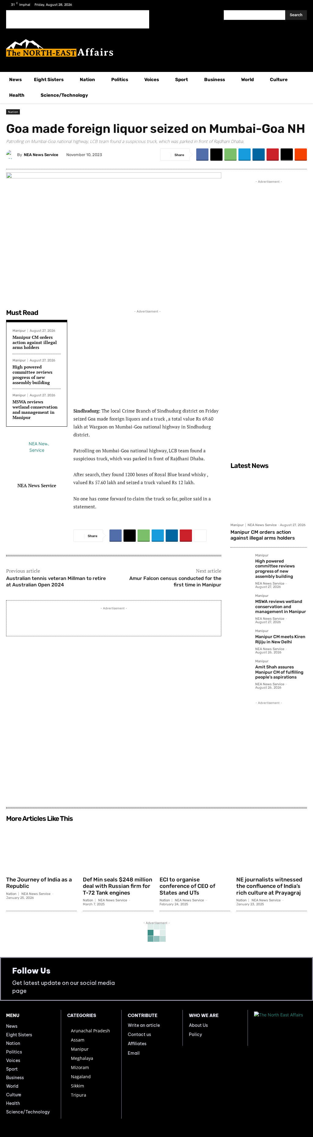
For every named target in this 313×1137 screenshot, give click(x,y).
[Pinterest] (273, 154)
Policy (195, 1034)
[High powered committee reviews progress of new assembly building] (240, 564)
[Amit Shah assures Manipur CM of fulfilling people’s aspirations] (240, 669)
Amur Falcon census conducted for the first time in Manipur (175, 581)
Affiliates (137, 1043)
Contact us (139, 1034)
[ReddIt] (301, 154)
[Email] (287, 154)
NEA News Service (41, 155)
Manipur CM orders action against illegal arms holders (35, 342)
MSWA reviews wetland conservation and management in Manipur (35, 409)
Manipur (19, 330)
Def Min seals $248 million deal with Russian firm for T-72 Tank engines (117, 886)
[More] (200, 535)
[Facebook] (283, 5)
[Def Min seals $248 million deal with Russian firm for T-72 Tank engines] (118, 849)
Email (134, 1053)
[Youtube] (302, 5)
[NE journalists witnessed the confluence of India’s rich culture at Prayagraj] (271, 849)
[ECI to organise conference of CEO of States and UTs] (195, 849)
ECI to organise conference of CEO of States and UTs (187, 886)
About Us (198, 1025)
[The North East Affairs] (156, 48)
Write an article (144, 1025)
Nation (13, 112)
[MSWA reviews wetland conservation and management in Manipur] (240, 604)
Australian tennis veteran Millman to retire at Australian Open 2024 (56, 581)
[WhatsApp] (230, 154)
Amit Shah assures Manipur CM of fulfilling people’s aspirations (279, 672)
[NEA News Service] (11, 154)
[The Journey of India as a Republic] (41, 849)
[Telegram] (244, 154)
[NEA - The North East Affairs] (280, 1028)
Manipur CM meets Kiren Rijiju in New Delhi (280, 639)
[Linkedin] (258, 154)
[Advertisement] (77, 19)
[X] (292, 5)
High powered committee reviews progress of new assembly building (32, 374)
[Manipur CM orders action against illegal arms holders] (268, 496)
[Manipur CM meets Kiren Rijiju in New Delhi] (240, 639)
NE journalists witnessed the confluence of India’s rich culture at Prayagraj (269, 886)
